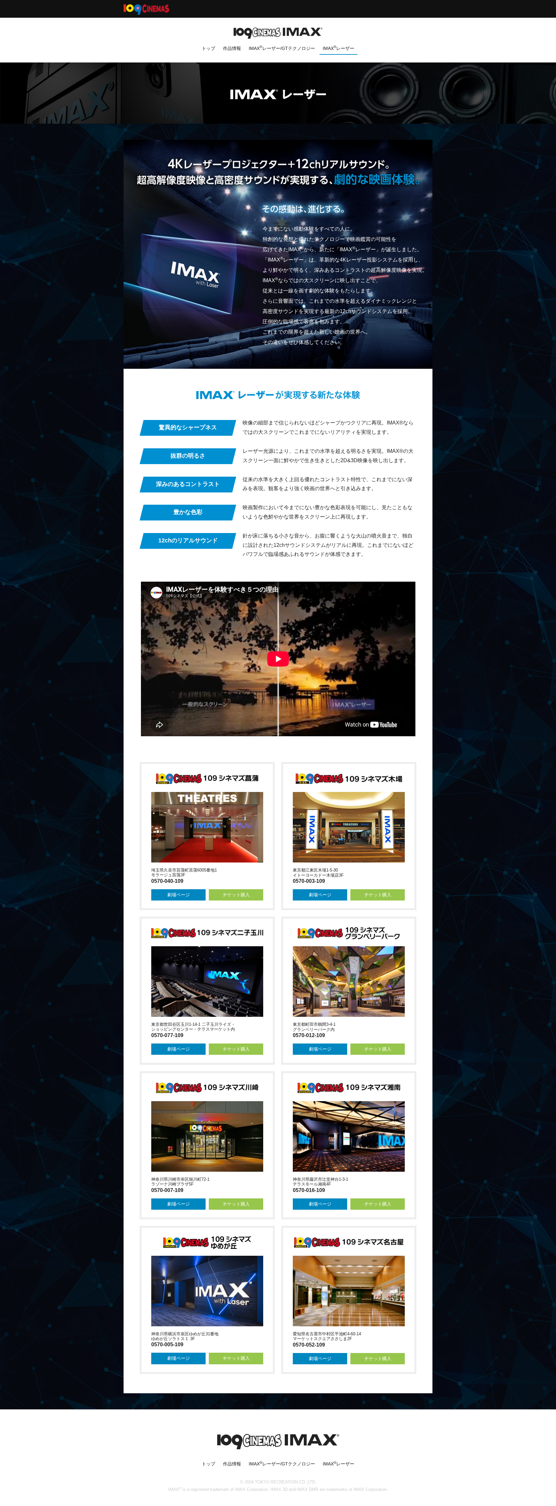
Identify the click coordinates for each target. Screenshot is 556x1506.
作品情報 (232, 48)
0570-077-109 (167, 1035)
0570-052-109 (309, 1345)
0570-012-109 (309, 1035)
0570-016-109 (309, 1190)
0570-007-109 (167, 1190)
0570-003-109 (309, 881)
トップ (208, 48)
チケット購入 (236, 894)
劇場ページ (178, 894)
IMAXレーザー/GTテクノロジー (282, 48)
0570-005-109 (167, 1344)
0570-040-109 (167, 881)
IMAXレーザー (338, 48)
